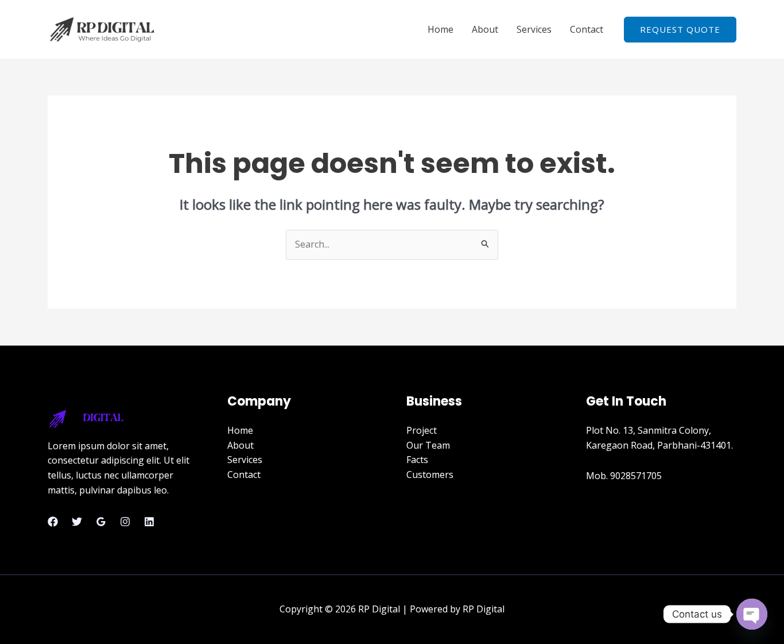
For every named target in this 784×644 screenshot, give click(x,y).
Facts (417, 459)
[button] (680, 30)
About (485, 29)
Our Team (428, 445)
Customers (429, 474)
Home (440, 29)
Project (421, 430)
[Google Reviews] (101, 521)
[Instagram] (125, 521)
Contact (586, 29)
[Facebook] (53, 521)
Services (534, 29)
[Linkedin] (149, 521)
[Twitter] (77, 521)
